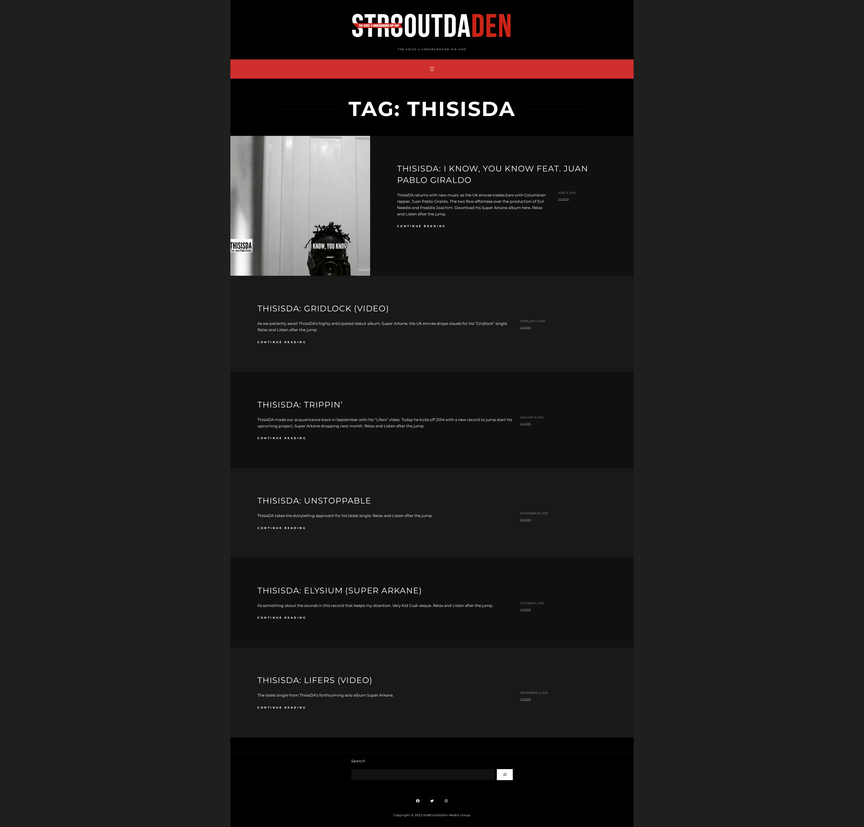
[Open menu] (432, 69)
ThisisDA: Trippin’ (300, 405)
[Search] (505, 774)
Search (358, 761)
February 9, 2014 (533, 321)
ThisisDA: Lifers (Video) (315, 680)
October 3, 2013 (532, 603)
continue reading (421, 226)
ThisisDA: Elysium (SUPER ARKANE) (339, 590)
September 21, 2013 (534, 693)
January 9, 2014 (532, 417)
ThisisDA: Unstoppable (314, 501)
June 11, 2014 (567, 192)
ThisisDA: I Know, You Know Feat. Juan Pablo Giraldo (492, 174)
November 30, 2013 (534, 513)
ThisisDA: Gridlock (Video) (323, 308)
